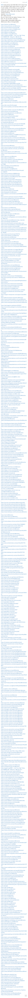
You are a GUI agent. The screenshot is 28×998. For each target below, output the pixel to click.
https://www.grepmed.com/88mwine (10, 994)
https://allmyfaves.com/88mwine (9, 408)
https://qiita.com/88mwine (8, 158)
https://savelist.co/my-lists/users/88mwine (12, 661)
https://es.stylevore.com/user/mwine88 (11, 252)
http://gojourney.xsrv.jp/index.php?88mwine (12, 577)
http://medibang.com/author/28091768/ (11, 948)
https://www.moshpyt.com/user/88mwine (11, 474)
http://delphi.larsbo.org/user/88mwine (10, 209)
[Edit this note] (26, 2)
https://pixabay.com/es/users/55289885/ (11, 38)
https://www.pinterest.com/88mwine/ (10, 26)
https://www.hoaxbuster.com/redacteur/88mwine (13, 805)
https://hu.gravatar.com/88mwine (9, 591)
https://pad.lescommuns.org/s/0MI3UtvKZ (11, 566)
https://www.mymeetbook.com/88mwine (11, 924)
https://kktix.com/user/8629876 (9, 937)
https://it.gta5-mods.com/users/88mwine (11, 716)
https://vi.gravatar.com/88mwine (9, 589)
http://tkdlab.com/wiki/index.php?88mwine (12, 572)
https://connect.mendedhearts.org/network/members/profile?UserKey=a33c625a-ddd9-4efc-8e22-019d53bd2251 (14, 794)
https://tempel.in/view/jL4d (8, 473)
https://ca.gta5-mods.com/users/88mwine (12, 721)
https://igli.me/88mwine (7, 887)
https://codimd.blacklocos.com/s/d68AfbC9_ (12, 777)
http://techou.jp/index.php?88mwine (10, 571)
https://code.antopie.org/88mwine (10, 400)
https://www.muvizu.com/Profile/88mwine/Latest (13, 651)
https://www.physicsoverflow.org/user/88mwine (13, 119)
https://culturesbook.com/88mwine (10, 333)
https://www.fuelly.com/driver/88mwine (11, 968)
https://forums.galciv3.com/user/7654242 (11, 724)
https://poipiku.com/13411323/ (9, 976)
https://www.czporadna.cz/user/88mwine (11, 434)
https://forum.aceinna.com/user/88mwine (11, 317)
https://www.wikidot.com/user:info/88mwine (12, 109)
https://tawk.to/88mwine (7, 114)
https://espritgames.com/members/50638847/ (13, 482)
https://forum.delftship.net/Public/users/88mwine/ (14, 324)
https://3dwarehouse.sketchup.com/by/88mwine (13, 834)
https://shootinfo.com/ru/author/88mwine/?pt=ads (14, 300)
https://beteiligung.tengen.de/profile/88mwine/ (13, 423)
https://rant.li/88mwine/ (7, 515)
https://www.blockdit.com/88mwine (10, 529)
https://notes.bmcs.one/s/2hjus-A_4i (10, 783)
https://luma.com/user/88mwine (9, 926)
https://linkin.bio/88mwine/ (8, 893)
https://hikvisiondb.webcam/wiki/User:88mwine (13, 504)
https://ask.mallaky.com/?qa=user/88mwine (12, 432)
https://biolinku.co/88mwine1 (8, 903)
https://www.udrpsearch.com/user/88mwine (12, 671)
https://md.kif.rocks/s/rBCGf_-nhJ (9, 564)
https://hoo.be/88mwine (7, 895)
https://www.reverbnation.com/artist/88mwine (13, 47)
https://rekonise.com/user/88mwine (10, 900)
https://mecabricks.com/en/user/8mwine (11, 459)
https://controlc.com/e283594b (9, 484)
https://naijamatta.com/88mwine (9, 448)
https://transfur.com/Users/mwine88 (10, 175)
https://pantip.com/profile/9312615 (10, 946)
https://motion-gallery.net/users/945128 (11, 181)
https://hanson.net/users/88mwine (9, 851)
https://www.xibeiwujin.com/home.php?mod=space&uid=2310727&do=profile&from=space (14, 639)
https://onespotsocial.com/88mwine (10, 766)
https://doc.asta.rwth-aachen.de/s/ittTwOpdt (12, 772)
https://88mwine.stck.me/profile (9, 468)
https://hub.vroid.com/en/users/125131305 (12, 285)
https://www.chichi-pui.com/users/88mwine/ (12, 130)
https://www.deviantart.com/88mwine (10, 54)
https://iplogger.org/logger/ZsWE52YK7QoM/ (12, 709)
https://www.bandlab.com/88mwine (10, 286)
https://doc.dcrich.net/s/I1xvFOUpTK (10, 774)
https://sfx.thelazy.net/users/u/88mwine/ (11, 673)
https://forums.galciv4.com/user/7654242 (11, 732)
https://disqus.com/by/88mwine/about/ (11, 55)
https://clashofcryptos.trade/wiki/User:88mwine (13, 505)
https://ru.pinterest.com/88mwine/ (10, 588)
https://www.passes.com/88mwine (10, 241)
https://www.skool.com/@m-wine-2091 (11, 861)
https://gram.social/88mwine (8, 460)
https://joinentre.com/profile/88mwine (11, 938)
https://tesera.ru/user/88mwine (9, 136)
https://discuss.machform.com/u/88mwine (12, 203)
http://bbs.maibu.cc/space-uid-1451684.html (12, 626)
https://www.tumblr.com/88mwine (9, 44)
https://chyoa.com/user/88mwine (9, 111)
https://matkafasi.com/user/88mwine (10, 265)
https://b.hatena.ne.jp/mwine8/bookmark (11, 642)
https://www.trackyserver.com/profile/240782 (13, 966)
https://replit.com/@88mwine (8, 878)
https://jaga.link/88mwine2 (8, 904)
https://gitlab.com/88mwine (8, 32)
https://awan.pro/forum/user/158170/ (10, 234)
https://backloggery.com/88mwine (10, 370)
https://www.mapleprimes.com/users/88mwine (13, 198)
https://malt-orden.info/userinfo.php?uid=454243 (13, 883)
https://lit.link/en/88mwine (7, 145)
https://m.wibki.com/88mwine (8, 409)
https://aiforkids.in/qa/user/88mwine (10, 810)
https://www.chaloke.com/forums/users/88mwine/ (14, 227)
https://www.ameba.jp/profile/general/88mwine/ (13, 92)
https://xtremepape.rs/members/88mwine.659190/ (14, 316)
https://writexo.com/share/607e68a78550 (11, 60)
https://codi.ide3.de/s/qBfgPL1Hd (9, 780)
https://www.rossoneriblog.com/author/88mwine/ (13, 229)
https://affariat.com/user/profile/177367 (11, 845)
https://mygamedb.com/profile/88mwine (11, 476)
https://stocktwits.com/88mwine (9, 659)
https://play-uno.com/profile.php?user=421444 (13, 403)
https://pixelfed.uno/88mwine (8, 848)
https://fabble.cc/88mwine (8, 586)
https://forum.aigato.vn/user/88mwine (10, 381)
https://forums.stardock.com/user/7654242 (12, 723)
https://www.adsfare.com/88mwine (10, 235)
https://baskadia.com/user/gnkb (9, 100)
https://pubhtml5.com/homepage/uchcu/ (11, 398)
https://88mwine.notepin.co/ (8, 61)
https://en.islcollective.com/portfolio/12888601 (13, 524)
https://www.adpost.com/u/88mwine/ (10, 151)
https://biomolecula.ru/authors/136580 (11, 856)
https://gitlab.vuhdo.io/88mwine (9, 688)
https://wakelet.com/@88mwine (9, 168)
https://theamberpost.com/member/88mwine (12, 875)
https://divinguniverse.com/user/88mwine (11, 910)
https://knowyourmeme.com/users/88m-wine (12, 223)
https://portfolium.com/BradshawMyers (11, 993)
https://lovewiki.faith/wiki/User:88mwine (11, 813)
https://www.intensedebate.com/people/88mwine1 (14, 224)
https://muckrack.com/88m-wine (9, 498)
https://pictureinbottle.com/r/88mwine (11, 431)
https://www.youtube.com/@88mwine (10, 29)
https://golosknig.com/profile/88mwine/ (11, 182)
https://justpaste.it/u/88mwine (9, 192)
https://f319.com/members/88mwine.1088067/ (13, 980)
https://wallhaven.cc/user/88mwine (10, 670)
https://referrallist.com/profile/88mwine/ (11, 425)
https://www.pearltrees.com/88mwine (10, 467)
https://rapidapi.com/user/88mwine (10, 165)
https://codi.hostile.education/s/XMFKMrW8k (12, 782)
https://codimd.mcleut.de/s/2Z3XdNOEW (11, 788)
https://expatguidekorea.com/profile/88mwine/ (13, 789)
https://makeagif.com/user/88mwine (10, 533)
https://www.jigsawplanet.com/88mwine (11, 113)
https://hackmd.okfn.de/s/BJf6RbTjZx (10, 561)
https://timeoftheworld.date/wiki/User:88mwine (13, 507)
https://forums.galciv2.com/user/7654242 (11, 595)
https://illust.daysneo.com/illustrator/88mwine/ (13, 137)
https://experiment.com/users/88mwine (11, 243)
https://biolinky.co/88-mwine (8, 892)
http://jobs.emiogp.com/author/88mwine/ (11, 752)
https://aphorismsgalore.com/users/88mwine (12, 429)
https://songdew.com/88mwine (9, 873)
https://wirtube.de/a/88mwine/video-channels (13, 220)
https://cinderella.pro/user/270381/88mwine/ (12, 480)
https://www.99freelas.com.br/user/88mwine (12, 535)
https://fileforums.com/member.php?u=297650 (13, 290)
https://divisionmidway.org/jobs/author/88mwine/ (13, 508)
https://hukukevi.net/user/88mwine (10, 929)
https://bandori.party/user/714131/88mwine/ (12, 580)
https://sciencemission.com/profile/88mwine (12, 456)
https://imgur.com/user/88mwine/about (11, 479)
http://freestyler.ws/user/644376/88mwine (12, 266)
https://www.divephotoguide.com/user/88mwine (13, 299)
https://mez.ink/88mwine (7, 896)
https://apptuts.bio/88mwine (8, 898)
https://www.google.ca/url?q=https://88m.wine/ (13, 733)
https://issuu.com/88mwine (8, 46)
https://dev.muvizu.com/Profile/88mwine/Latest (13, 653)
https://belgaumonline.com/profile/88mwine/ (12, 838)
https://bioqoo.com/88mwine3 (9, 906)
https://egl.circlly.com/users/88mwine (10, 527)
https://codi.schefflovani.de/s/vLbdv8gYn (11, 779)
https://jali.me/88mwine (7, 901)
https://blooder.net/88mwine (8, 923)
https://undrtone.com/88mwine (9, 695)
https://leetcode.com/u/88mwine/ (9, 161)
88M (2, 4)
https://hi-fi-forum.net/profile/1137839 (11, 969)
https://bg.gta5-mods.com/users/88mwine (12, 710)
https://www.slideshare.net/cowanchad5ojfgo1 (13, 380)
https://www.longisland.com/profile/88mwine (12, 797)
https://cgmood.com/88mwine (9, 156)
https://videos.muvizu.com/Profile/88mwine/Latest (14, 656)
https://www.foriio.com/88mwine (9, 536)
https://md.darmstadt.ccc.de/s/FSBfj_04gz (12, 563)
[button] (26, 996)
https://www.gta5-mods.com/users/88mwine (12, 41)
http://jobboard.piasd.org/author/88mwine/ (12, 297)
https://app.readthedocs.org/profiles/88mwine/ (13, 40)
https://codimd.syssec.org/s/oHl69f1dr (11, 771)
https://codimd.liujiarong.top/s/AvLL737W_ (12, 775)
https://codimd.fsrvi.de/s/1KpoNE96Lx (11, 786)
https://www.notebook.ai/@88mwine (10, 173)
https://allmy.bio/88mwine (7, 909)
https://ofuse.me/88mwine (7, 803)
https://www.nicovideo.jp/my (8, 985)
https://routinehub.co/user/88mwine (10, 75)
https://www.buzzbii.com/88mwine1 (10, 817)
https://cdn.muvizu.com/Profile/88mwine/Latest (13, 654)
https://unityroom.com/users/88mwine (11, 977)
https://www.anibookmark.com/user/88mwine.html (14, 453)
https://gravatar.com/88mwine (9, 30)
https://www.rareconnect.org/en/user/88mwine (13, 538)
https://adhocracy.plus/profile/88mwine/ (11, 650)
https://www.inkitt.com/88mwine (9, 879)
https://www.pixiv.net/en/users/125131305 (12, 283)
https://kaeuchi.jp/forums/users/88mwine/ (12, 85)
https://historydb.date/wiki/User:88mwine (11, 814)
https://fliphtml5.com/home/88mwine (10, 74)
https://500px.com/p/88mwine (9, 33)
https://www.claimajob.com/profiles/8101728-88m (14, 558)
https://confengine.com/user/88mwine (11, 97)
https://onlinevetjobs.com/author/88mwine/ (12, 510)
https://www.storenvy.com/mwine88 (10, 802)
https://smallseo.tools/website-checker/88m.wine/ (14, 415)
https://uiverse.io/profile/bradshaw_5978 (11, 706)
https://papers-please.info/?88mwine (10, 765)
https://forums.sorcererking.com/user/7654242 (13, 386)
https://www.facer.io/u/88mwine (9, 516)
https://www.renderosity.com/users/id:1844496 (13, 123)
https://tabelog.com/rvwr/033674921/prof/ (12, 979)
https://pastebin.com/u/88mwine (9, 43)
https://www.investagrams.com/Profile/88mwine (13, 462)
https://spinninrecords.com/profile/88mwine (12, 72)
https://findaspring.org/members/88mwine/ (12, 96)
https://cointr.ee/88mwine (7, 133)
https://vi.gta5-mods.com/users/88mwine (11, 712)
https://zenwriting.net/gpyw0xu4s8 (10, 583)
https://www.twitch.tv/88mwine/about (10, 58)
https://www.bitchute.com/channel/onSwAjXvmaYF (14, 94)
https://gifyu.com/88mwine (8, 215)
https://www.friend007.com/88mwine (10, 833)
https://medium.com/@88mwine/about (11, 50)
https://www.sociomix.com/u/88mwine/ (11, 71)
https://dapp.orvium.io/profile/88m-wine (11, 470)
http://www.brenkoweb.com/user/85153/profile (13, 870)
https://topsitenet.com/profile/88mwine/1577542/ (14, 662)
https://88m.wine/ (10, 14)
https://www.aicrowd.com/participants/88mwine (13, 819)
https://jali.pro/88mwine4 (7, 907)
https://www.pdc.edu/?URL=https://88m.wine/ (13, 751)
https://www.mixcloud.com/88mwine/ (10, 49)
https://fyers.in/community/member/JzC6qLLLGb (13, 319)
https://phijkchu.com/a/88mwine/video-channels (13, 176)
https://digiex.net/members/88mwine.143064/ (12, 962)
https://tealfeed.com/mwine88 (9, 77)
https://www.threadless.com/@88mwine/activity (13, 134)
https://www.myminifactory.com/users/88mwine (13, 395)
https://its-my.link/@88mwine (8, 496)
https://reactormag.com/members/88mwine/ (12, 147)
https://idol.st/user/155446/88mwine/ (10, 578)
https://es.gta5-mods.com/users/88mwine (12, 713)
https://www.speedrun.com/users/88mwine (12, 159)
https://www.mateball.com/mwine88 (10, 69)
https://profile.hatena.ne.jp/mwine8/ (10, 27)
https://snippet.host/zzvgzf (8, 178)
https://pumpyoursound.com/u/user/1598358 (12, 917)
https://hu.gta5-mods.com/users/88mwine (12, 720)
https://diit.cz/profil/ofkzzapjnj (9, 105)
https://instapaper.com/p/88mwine (10, 799)
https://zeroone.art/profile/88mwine (10, 836)
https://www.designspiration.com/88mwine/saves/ (14, 254)
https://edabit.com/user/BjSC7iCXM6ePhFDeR (12, 411)
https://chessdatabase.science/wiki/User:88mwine (14, 811)
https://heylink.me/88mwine (8, 889)
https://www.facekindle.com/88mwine (10, 449)
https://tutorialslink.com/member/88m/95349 (12, 704)
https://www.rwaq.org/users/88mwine (10, 494)
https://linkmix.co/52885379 (8, 451)
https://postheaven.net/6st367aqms (10, 581)
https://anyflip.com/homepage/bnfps (10, 397)
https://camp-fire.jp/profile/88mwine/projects (12, 881)
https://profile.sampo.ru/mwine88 (9, 190)
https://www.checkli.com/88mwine (10, 657)
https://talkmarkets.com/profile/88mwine (11, 945)
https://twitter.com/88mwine (8, 24)
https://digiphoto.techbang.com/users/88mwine (13, 920)
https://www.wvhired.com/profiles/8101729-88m (13, 560)
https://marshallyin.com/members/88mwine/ (12, 850)
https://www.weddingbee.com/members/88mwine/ (14, 331)
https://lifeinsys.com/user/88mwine (10, 471)
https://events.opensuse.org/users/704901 (12, 196)
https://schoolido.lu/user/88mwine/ (10, 200)
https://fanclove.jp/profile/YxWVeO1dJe (11, 179)
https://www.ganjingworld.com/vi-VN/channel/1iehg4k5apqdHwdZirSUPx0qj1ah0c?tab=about (13, 942)
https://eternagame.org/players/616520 (11, 305)
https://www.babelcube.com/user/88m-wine (12, 392)
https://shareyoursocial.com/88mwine (10, 268)
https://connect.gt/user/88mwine (9, 477)
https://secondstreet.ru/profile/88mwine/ (11, 184)
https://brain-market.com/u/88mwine (10, 847)
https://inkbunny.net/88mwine (8, 237)
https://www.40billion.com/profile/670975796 (13, 800)
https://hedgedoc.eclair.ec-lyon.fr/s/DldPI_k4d (13, 785)
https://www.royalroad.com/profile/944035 (12, 872)
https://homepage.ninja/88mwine (9, 221)
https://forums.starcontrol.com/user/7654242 (12, 729)
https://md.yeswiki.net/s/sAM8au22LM (11, 485)
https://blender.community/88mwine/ (10, 269)
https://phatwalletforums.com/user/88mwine (12, 820)
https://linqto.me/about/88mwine (9, 493)
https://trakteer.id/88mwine (8, 862)
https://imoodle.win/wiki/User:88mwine (11, 816)
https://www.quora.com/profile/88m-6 (11, 52)
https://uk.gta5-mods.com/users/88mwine (12, 718)
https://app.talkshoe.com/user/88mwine (11, 390)
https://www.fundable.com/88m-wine (10, 394)
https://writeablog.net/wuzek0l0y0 (10, 584)
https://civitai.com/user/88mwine (9, 859)
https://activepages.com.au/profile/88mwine (12, 678)
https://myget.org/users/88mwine (9, 928)
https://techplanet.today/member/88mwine (12, 876)
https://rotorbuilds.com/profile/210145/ (11, 858)
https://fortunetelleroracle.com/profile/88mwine (13, 128)
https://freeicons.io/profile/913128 (10, 791)
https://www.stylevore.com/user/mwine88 (11, 251)
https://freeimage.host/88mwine (9, 457)
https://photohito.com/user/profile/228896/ (12, 245)
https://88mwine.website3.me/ (9, 974)
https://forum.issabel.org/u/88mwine (10, 201)
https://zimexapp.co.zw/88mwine (9, 921)
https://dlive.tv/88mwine (7, 99)
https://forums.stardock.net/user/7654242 (12, 730)
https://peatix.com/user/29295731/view (11, 401)
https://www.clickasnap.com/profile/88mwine (12, 372)
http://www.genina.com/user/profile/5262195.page (14, 335)
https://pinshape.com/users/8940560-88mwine (13, 690)
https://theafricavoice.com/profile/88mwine (12, 454)
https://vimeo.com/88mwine (8, 57)
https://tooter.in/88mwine (7, 189)
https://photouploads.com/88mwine (10, 213)
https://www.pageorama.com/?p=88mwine (12, 525)
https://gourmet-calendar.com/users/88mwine (13, 702)
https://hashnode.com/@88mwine (9, 288)
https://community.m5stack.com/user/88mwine (13, 822)
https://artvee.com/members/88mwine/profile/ (13, 502)
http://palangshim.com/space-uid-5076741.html (13, 622)
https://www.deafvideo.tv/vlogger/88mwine (12, 249)
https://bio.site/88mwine (7, 890)
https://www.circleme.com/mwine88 (10, 226)
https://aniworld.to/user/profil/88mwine (11, 918)
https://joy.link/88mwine (7, 167)
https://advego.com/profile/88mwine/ (10, 912)
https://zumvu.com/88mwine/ (8, 207)
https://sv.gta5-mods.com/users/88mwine (11, 715)
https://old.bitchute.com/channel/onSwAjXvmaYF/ (13, 757)
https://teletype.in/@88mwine (8, 131)
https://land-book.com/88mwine (9, 707)
